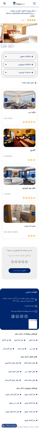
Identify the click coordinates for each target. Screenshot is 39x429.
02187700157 (29, 306)
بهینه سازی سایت (21, 426)
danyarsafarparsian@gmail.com (22, 311)
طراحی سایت (33, 426)
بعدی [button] (4, 46)
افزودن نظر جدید (19, 270)
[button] (33, 100)
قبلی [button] (10, 46)
